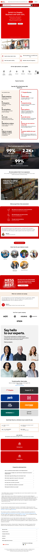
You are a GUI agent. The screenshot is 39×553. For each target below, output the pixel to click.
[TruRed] (29, 398)
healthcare (7, 509)
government (13, 509)
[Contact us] (19, 445)
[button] (31, 5)
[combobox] (17, 5)
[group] (19, 232)
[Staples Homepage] (3, 2)
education (3, 509)
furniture (23, 513)
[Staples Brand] (10, 390)
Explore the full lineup (19, 385)
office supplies (22, 514)
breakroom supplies (4, 513)
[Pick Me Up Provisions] (10, 405)
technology (18, 513)
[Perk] (10, 398)
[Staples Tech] (29, 390)
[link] (31, 2)
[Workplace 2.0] (10, 412)
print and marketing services (30, 513)
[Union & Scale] (29, 412)
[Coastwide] (29, 405)
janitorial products (12, 513)
